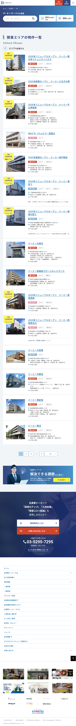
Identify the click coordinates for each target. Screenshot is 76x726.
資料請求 (66, 3)
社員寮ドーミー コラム (12, 609)
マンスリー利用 (9, 595)
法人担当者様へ (9, 577)
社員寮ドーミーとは (11, 573)
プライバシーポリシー (34, 720)
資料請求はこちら (32, 523)
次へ (51, 454)
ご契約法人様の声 (10, 614)
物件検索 (11, 8)
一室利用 (7, 586)
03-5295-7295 (40, 541)
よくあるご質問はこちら (37, 550)
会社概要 (7, 637)
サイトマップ (8, 720)
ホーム (4, 8)
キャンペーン (8, 627)
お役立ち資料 (8, 646)
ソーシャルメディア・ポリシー (53, 720)
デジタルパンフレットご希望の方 (16, 641)
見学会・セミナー (10, 623)
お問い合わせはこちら (32, 531)
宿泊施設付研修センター (12, 605)
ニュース (7, 632)
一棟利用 (7, 591)
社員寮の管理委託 (10, 600)
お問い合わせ (59, 3)
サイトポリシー (20, 720)
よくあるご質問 (9, 618)
